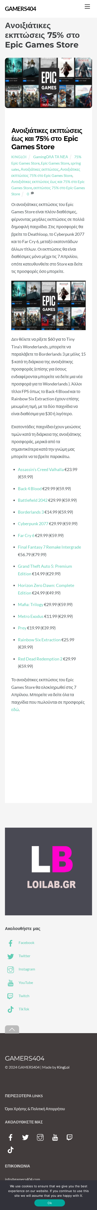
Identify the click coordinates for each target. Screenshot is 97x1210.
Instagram (26, 969)
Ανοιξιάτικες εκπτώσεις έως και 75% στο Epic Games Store (46, 138)
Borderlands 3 (31, 512)
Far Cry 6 (26, 535)
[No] (81, 1195)
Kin (60, 1067)
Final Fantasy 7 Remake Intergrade (49, 547)
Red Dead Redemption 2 (40, 658)
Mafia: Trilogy (30, 604)
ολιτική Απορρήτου (49, 1108)
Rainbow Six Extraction (39, 639)
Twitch (23, 995)
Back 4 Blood (30, 488)
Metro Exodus (31, 616)
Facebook (26, 942)
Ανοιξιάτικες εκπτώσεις (40, 169)
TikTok (23, 1009)
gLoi (66, 1067)
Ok (50, 1203)
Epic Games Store (55, 163)
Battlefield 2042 (33, 500)
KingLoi (19, 157)
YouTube (25, 982)
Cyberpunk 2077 (33, 523)
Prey (22, 627)
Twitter (24, 955)
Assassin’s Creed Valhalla (41, 469)
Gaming (39, 156)
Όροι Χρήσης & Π (19, 1108)
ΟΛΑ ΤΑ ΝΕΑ (57, 156)
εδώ (15, 709)
